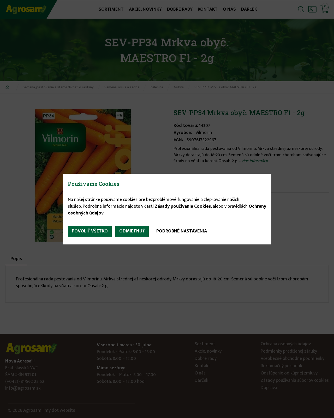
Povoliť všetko (90, 231)
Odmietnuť (132, 231)
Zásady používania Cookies (183, 206)
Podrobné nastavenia (181, 231)
